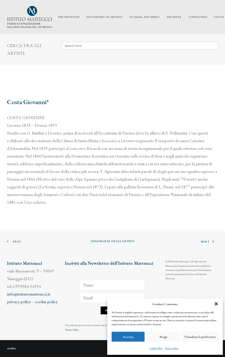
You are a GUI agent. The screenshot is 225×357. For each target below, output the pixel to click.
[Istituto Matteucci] (29, 17)
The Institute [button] (69, 17)
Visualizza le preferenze (200, 337)
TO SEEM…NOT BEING (144, 17)
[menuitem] (69, 17)
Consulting (198, 17)
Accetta (128, 337)
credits (11, 348)
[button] (216, 304)
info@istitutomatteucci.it (28, 294)
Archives (174, 17)
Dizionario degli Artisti (112, 241)
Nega (163, 337)
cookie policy (46, 301)
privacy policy (19, 301)
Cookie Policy (156, 348)
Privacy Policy (172, 348)
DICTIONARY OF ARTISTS (104, 17)
